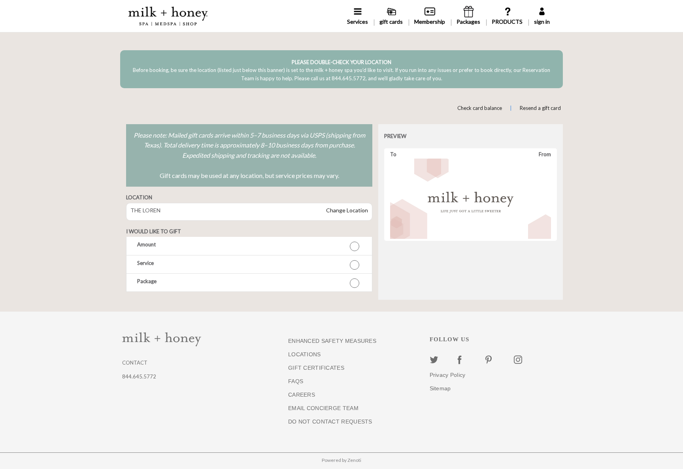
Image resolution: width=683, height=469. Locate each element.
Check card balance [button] (479, 108)
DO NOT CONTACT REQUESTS (330, 421)
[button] (249, 246)
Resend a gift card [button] (540, 108)
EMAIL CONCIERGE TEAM (323, 408)
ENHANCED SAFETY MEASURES (332, 341)
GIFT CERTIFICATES (316, 368)
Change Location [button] (346, 210)
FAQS (295, 381)
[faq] (507, 16)
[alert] (341, 69)
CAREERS (301, 394)
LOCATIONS (304, 354)
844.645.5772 (139, 376)
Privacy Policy (448, 375)
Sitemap (440, 388)
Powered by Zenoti (341, 460)
